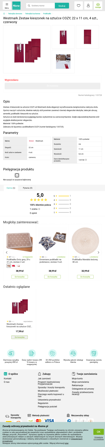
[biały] (18, 266)
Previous (6, 252)
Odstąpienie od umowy (83, 389)
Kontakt (7, 379)
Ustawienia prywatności (49, 400)
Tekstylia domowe (15, 14)
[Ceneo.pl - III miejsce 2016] (91, 421)
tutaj (66, 443)
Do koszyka (52, 86)
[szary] (9, 266)
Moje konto (77, 379)
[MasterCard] (38, 420)
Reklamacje (77, 385)
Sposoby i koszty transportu (51, 387)
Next (98, 252)
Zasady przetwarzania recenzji (82, 393)
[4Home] (5, 13)
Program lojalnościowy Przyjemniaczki (49, 383)
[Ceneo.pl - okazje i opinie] (69, 421)
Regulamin (43, 403)
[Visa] (49, 420)
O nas (6, 382)
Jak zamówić (44, 379)
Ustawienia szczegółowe (99, 438)
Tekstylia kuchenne (32, 14)
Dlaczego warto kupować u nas (51, 395)
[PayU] (31, 420)
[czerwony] (13, 266)
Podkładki (47, 14)
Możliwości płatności (48, 391)
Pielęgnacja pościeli (47, 407)
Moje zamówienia (80, 382)
